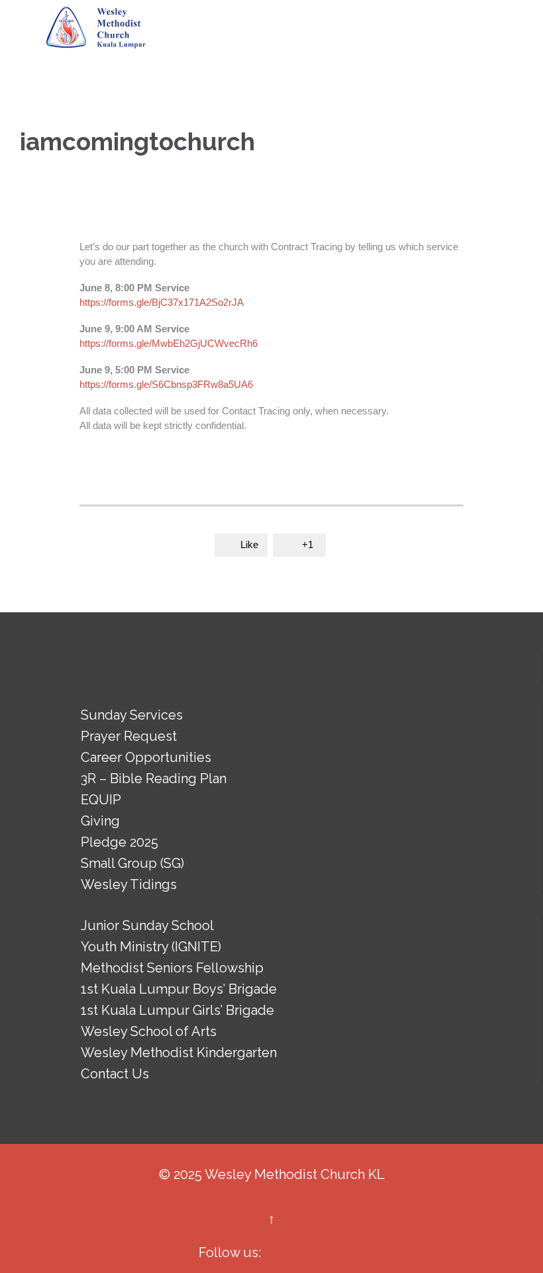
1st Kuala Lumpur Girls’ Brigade (177, 1010)
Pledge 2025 (119, 842)
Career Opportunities (146, 757)
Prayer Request (129, 736)
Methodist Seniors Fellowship (172, 968)
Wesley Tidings (129, 884)
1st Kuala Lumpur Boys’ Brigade (179, 989)
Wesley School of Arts (149, 1031)
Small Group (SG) (132, 863)
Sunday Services (132, 715)
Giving (100, 821)
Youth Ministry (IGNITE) (151, 947)
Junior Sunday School (147, 925)
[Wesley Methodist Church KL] (96, 28)
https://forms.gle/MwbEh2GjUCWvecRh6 (168, 343)
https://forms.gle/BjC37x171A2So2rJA (161, 302)
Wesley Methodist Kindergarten (179, 1053)
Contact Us (115, 1074)
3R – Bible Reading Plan (153, 778)
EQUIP (101, 800)
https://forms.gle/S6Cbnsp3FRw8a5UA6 (166, 384)
